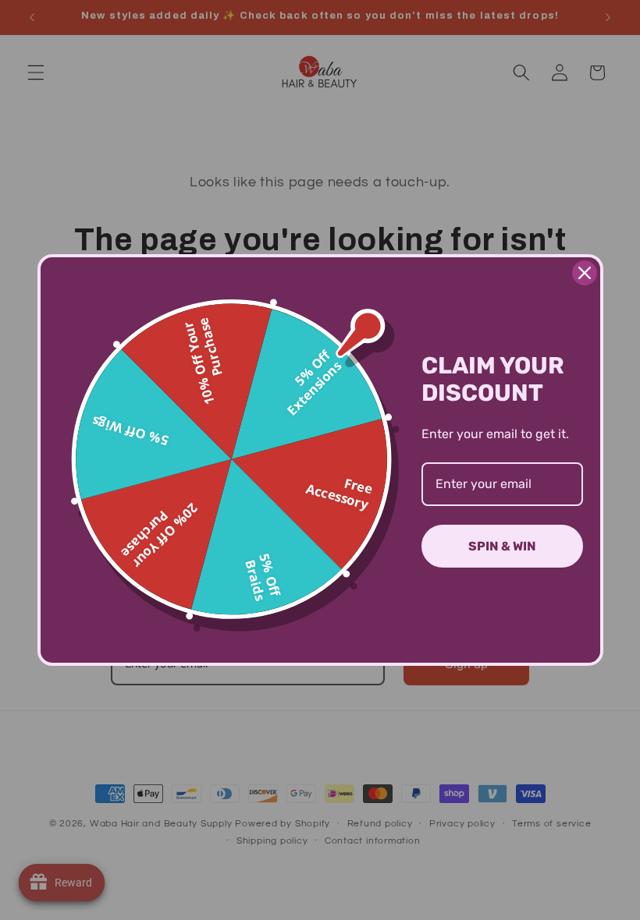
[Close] (584, 273)
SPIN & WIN (502, 546)
